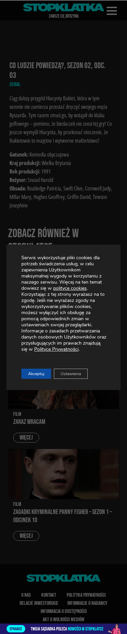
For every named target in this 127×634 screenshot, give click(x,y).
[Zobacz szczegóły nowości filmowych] (63, 628)
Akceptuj (36, 373)
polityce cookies (70, 288)
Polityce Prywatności (56, 349)
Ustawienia (71, 373)
